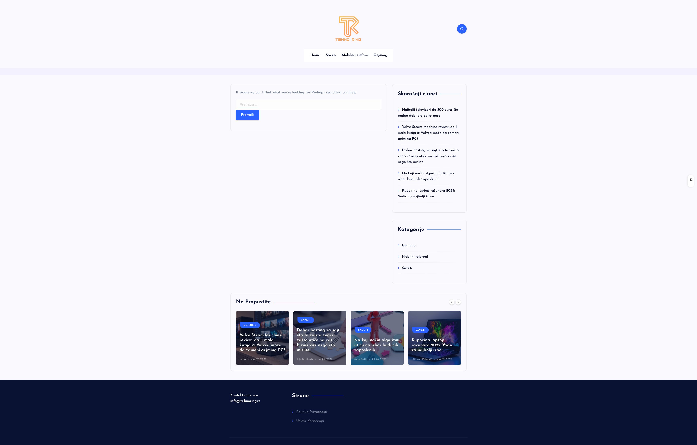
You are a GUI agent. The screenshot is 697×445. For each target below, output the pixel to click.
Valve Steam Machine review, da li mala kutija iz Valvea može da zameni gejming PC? (428, 133)
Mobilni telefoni (355, 55)
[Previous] (452, 302)
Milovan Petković (378, 359)
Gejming (380, 55)
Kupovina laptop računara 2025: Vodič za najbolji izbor (388, 345)
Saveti (331, 55)
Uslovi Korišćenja (310, 421)
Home (315, 55)
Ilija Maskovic (261, 359)
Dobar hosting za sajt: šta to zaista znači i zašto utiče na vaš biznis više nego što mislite (428, 156)
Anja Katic (316, 359)
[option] (275, 338)
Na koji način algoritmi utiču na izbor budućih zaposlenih (332, 345)
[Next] (458, 302)
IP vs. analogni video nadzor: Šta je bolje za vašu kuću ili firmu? (447, 345)
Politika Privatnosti (311, 412)
